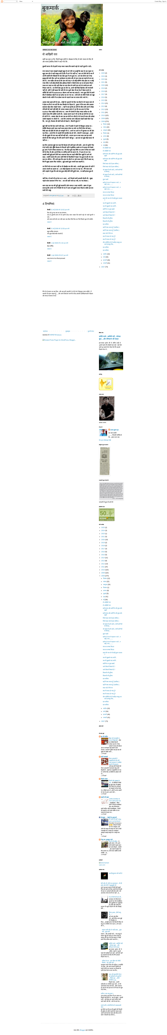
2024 (103, 76)
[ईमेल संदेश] (68, 195)
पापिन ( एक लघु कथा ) (107, 993)
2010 (103, 115)
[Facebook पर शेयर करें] (79, 196)
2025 (103, 73)
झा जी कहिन (104, 736)
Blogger (82, 1030)
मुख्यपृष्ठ (68, 331)
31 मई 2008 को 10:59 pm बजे (60, 228)
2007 (103, 267)
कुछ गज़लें (105, 179)
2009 (103, 118)
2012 (103, 109)
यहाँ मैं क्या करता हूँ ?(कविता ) (111, 227)
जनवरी (105, 263)
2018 (103, 91)
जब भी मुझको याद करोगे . (110, 203)
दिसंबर (105, 124)
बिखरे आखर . (104, 779)
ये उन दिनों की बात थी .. (115, 897)
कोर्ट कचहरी (104, 757)
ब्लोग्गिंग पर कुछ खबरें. (109, 209)
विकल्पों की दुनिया (108, 218)
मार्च (104, 257)
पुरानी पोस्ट (91, 331)
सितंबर (105, 133)
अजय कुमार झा (114, 430)
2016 (103, 97)
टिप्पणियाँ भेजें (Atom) (55, 335)
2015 (103, 100)
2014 (103, 103)
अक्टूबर (105, 130)
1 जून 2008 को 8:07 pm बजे (59, 255)
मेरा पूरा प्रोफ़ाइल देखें (105, 440)
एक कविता (106, 224)
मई (104, 145)
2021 (103, 82)
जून (104, 142)
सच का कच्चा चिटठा (108, 192)
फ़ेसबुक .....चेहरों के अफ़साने (109, 817)
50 (103, 513)
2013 (103, 106)
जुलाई (105, 139)
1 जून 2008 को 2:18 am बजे (59, 243)
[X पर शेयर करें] (77, 196)
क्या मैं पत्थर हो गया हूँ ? (109, 236)
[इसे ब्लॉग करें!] (75, 196)
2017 (103, 94)
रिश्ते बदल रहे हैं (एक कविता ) (111, 163)
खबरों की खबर (105, 797)
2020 (103, 85)
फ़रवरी (105, 260)
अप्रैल (105, 254)
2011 (103, 112)
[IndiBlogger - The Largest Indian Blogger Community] (106, 390)
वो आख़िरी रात (107, 148)
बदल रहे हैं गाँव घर (108, 233)
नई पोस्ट (45, 331)
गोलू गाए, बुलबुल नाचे (106, 839)
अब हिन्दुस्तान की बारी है (115, 873)
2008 (103, 121)
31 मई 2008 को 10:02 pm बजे (60, 210)
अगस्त (105, 136)
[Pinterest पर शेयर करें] (80, 196)
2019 (103, 88)
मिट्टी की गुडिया (113, 841)
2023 (103, 79)
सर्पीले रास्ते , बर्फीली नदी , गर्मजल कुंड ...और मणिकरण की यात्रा (116, 945)
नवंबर (105, 127)
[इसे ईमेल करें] (73, 196)
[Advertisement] (69, 313)
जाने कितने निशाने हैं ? (109, 212)
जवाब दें (49, 222)
